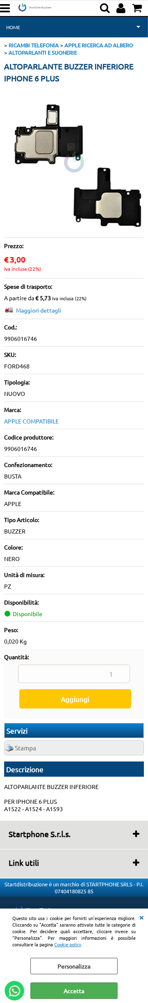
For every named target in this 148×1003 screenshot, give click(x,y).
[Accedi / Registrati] (122, 8)
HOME (13, 27)
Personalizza (74, 966)
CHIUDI (141, 917)
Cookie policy (67, 944)
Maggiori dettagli (38, 310)
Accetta (74, 990)
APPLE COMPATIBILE (31, 421)
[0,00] (138, 8)
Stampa (25, 748)
